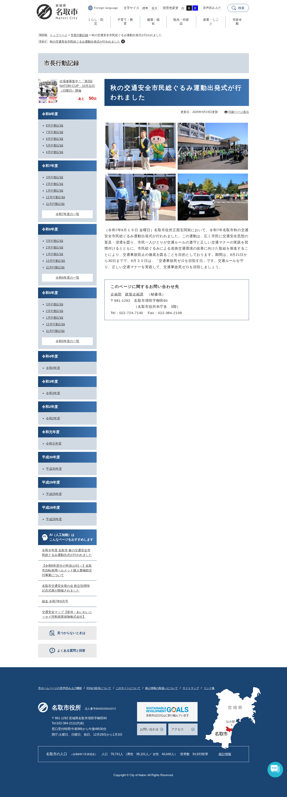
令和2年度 (50, 407)
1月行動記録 (54, 190)
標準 (145, 8)
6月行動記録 (54, 139)
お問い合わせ (149, 729)
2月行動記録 (54, 184)
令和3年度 (50, 381)
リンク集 (209, 688)
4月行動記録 (54, 152)
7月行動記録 (54, 132)
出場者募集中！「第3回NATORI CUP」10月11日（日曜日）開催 (77, 86)
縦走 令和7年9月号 (55, 601)
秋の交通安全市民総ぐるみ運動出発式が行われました (85, 41)
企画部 (116, 294)
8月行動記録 (54, 125)
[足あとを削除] (123, 41)
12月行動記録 (55, 197)
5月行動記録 (54, 145)
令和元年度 (51, 432)
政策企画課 (134, 294)
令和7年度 (50, 166)
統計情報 (225, 754)
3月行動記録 (54, 177)
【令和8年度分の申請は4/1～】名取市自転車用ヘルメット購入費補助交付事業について (67, 570)
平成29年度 (51, 482)
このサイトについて (128, 688)
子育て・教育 (125, 21)
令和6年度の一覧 (67, 277)
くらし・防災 (95, 21)
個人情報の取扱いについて (161, 688)
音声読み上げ (212, 7)
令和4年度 (50, 356)
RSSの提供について (98, 688)
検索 (241, 8)
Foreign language (106, 7)
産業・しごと (211, 21)
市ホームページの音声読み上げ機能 (60, 688)
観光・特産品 (181, 21)
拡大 (155, 8)
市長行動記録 (79, 35)
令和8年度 (50, 114)
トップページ (58, 35)
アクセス (177, 729)
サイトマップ (191, 688)
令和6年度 (50, 229)
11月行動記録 (55, 204)
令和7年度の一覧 (67, 214)
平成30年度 (51, 457)
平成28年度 (51, 508)
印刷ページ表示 (238, 112)
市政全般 (237, 21)
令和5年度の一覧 (67, 341)
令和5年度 (50, 293)
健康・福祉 (153, 21)
